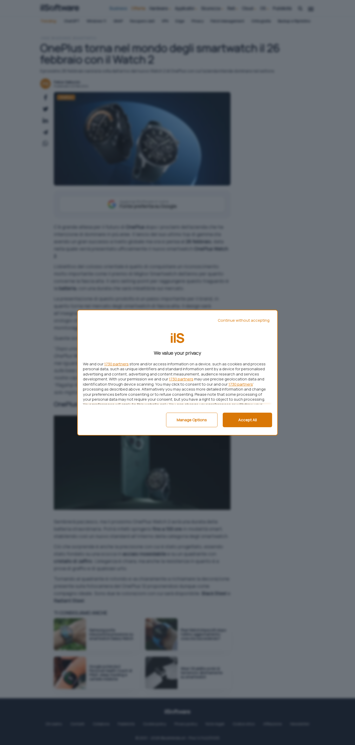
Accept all (247, 420)
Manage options (192, 420)
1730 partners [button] (116, 364)
